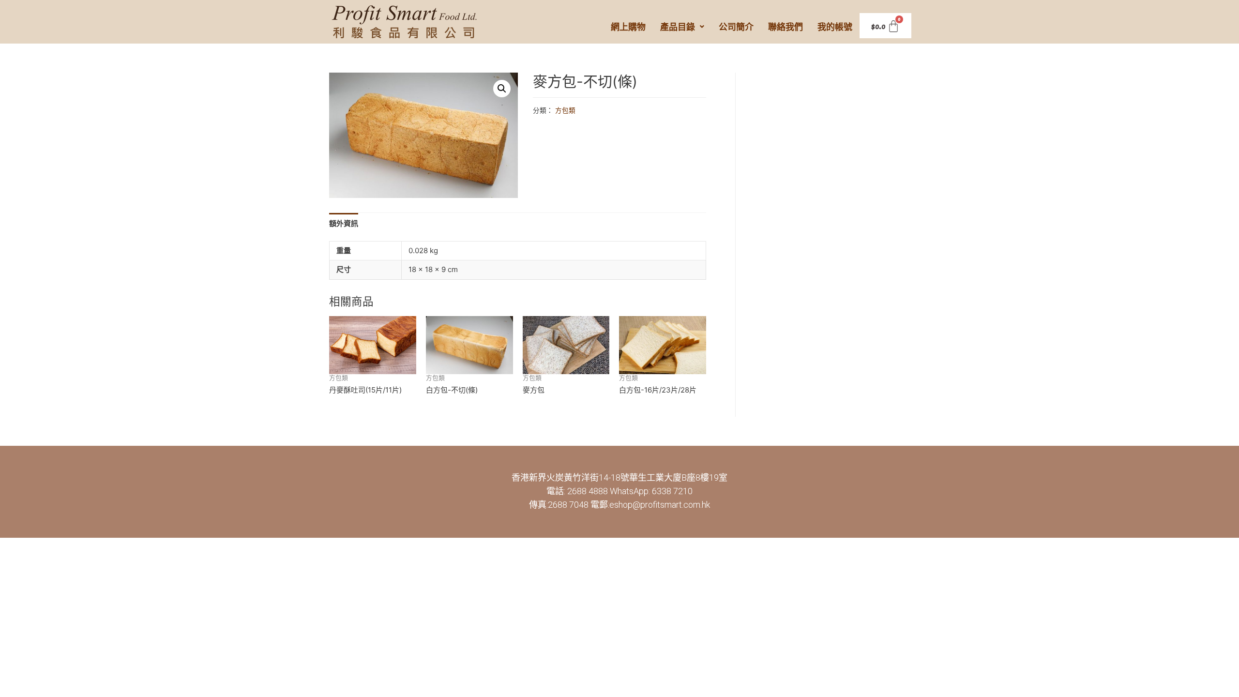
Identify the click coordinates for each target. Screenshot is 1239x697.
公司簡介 (736, 26)
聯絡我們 (785, 26)
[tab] (343, 223)
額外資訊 (343, 223)
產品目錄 (677, 26)
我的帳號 (834, 26)
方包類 (565, 110)
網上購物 (628, 26)
